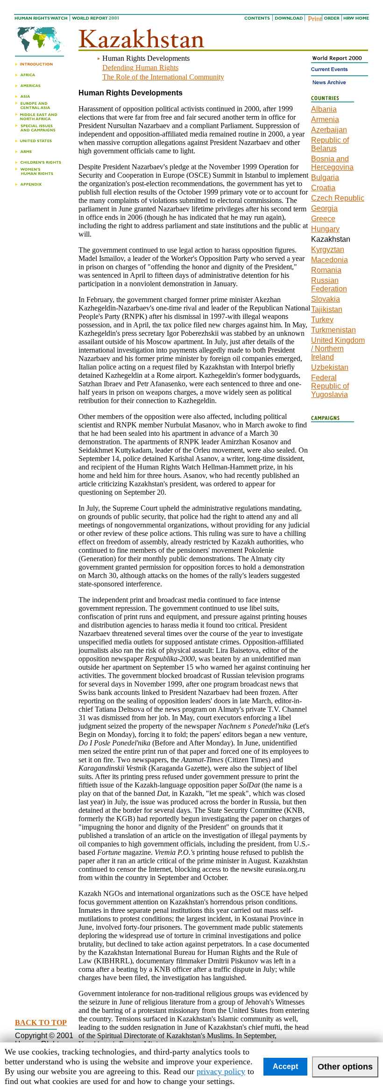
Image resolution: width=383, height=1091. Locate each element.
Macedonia (329, 260)
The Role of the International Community (163, 77)
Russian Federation (329, 284)
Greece (323, 219)
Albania (324, 109)
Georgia (324, 208)
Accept (285, 1066)
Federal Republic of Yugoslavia (330, 386)
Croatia (323, 188)
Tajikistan (326, 309)
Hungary (325, 229)
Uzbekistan (329, 367)
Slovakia (325, 299)
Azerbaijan (329, 130)
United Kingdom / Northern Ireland (338, 348)
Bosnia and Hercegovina (332, 163)
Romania (326, 270)
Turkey (322, 320)
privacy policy (221, 1071)
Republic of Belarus (330, 144)
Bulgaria (325, 177)
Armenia (325, 119)
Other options (345, 1066)
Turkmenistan (333, 330)
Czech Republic (337, 198)
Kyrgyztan (327, 249)
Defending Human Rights (140, 68)
